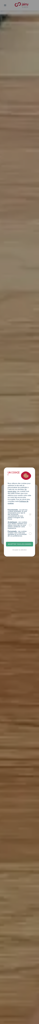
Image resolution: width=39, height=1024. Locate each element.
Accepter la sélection (19, 550)
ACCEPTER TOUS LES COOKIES (19, 544)
